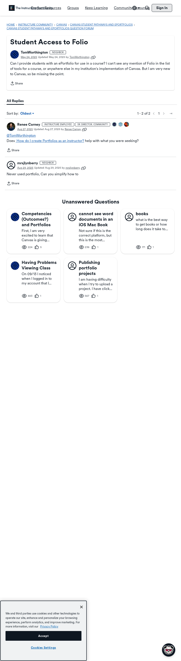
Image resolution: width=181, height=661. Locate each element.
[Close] (81, 607)
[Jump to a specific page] (170, 113)
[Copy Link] (93, 57)
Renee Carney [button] (28, 124)
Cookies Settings (43, 647)
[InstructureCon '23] (120, 125)
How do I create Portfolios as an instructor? (50, 141)
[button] (14, 54)
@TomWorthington (21, 135)
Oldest (26, 113)
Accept (43, 636)
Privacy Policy (49, 626)
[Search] (147, 8)
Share (16, 84)
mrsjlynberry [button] (27, 163)
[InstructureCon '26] (114, 125)
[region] (43, 630)
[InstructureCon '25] (126, 125)
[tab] (15, 101)
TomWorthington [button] (34, 52)
